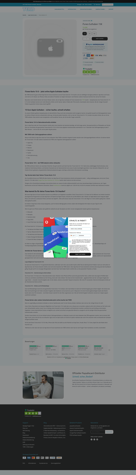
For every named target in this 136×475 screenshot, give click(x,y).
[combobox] (72, 235)
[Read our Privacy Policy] (90, 245)
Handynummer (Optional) (75, 232)
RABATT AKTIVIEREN (80, 254)
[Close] (90, 219)
